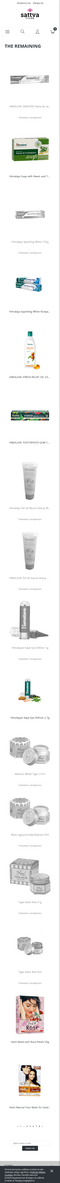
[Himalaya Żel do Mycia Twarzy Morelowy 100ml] (30, 481)
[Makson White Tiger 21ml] (30, 751)
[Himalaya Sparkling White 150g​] (30, 214)
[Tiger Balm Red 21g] (30, 876)
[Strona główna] (30, 13)
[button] (7, 31)
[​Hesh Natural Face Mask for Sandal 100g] (30, 1080)
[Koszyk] (52, 31)
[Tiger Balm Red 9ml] (30, 945)
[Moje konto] (37, 32)
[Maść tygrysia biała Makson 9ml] (30, 812)
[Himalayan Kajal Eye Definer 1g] (30, 620)
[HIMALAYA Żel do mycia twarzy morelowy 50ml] (30, 551)
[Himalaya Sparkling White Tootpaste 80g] (30, 284)
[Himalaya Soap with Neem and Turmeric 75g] (30, 149)
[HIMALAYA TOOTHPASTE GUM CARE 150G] (30, 415)
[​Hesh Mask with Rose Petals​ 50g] (30, 1015)
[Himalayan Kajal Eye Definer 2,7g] (30, 690)
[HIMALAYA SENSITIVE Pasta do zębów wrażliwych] (30, 79)
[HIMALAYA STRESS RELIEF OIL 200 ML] (30, 350)
